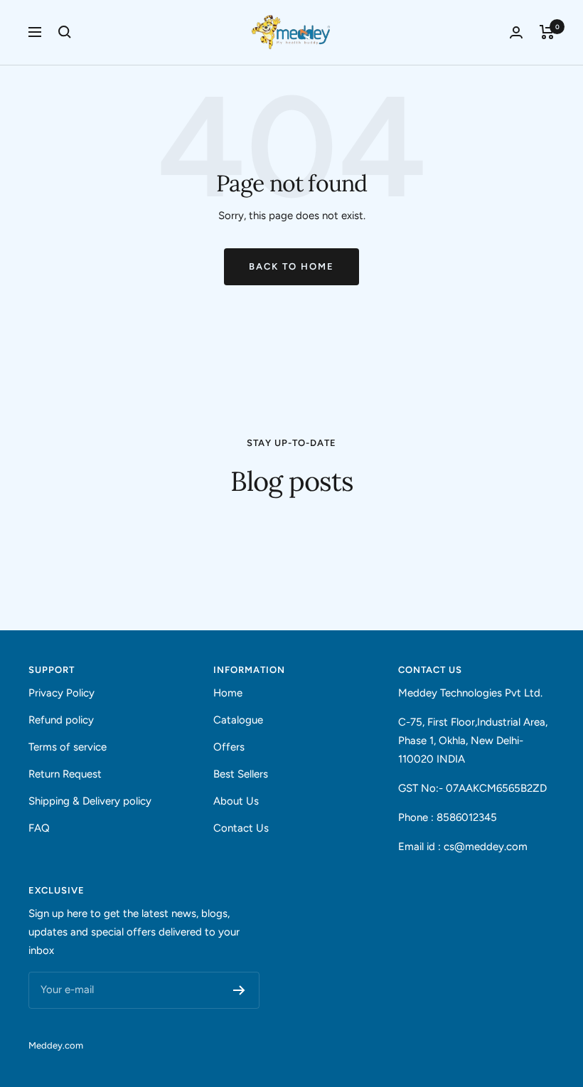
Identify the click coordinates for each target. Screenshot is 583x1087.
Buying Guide (393, 530)
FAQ (39, 828)
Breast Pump (60, 530)
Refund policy (61, 720)
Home (227, 692)
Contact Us (241, 828)
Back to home (291, 266)
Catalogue (238, 720)
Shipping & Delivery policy (89, 801)
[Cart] (547, 32)
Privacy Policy (61, 692)
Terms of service (67, 747)
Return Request (65, 774)
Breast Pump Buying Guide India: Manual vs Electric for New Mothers (162, 564)
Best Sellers (240, 774)
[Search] (64, 32)
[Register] (239, 990)
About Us (236, 801)
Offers (229, 747)
